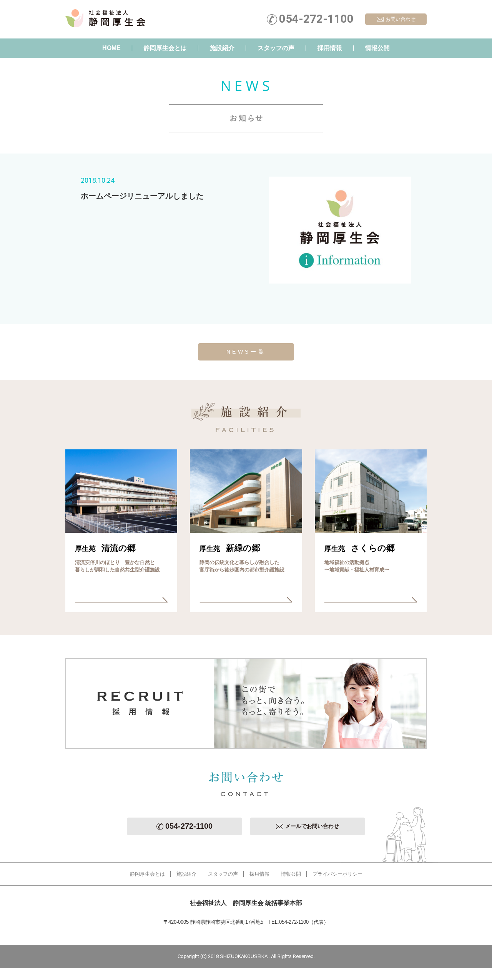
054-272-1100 (189, 826)
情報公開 (377, 48)
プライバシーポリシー (337, 874)
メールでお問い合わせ (312, 826)
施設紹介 (222, 48)
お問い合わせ (401, 19)
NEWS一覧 (246, 352)
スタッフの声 (276, 48)
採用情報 (329, 48)
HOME (111, 48)
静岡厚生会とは (165, 48)
